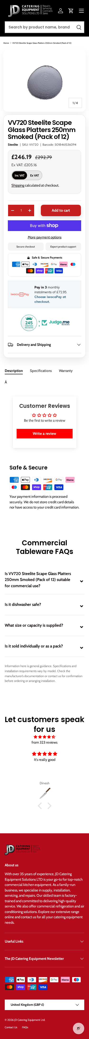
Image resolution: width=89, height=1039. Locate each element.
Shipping (17, 185)
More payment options (44, 237)
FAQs (25, 1027)
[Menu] (81, 11)
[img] (44, 737)
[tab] (14, 371)
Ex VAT (34, 175)
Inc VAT (19, 175)
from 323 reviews (44, 742)
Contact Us (11, 1027)
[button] (71, 11)
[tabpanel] (44, 382)
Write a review (44, 433)
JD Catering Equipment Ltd (29, 1020)
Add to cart (61, 210)
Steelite (13, 144)
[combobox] (44, 27)
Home (6, 43)
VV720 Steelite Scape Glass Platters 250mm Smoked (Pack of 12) (41, 43)
